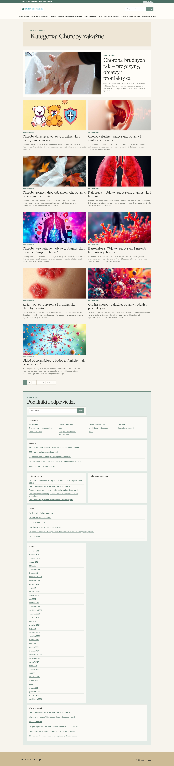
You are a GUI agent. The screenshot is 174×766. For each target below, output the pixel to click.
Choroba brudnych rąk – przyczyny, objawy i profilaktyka (124, 68)
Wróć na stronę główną (144, 760)
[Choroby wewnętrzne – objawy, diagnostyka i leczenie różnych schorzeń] (54, 227)
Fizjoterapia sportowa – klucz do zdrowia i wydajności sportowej (53, 490)
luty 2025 (32, 566)
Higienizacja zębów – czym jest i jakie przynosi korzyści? (50, 457)
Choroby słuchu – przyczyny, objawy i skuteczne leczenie (114, 138)
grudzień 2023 (34, 606)
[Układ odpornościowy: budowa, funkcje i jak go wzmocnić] (54, 339)
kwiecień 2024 (34, 591)
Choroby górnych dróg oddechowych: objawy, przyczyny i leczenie (54, 194)
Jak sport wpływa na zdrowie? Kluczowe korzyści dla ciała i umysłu (54, 726)
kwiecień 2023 (34, 632)
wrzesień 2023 (34, 614)
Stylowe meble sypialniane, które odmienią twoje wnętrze (51, 500)
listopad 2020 (34, 695)
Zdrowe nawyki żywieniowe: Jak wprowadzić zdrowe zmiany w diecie (55, 461)
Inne (60, 428)
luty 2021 (32, 684)
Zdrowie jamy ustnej (126, 428)
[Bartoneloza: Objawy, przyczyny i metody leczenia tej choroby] (119, 227)
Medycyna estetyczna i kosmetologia (70, 17)
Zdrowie (53, 17)
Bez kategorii (34, 424)
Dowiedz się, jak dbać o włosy (40, 518)
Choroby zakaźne (23, 17)
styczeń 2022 (34, 647)
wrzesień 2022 (34, 636)
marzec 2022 (34, 640)
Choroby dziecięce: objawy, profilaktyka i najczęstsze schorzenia (51, 138)
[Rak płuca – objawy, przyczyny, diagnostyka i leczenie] (119, 171)
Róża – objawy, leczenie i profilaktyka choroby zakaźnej (49, 306)
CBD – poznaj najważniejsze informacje (44, 452)
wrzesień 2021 (34, 658)
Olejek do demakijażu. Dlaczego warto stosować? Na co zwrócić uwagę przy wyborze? (61, 532)
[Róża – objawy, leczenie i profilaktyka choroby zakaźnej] (54, 283)
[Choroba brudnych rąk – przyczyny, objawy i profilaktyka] (63, 73)
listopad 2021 (34, 651)
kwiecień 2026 (34, 551)
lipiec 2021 (33, 666)
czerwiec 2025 (34, 558)
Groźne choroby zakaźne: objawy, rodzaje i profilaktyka (117, 306)
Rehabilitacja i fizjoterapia (39, 17)
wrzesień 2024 (34, 580)
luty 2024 (32, 599)
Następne (50, 382)
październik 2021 (35, 654)
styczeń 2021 (34, 688)
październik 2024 (35, 577)
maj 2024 (32, 588)
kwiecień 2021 (34, 677)
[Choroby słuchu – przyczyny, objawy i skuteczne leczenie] (119, 115)
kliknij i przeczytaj (35, 722)
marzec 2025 (34, 562)
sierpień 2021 (34, 662)
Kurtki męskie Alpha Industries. (41, 513)
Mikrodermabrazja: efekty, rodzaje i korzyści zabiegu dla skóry (52, 717)
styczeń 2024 (34, 603)
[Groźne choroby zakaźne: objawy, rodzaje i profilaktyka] (119, 283)
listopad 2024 (34, 573)
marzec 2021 (34, 680)
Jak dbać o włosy (35, 536)
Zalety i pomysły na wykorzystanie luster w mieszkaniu (49, 486)
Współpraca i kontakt (149, 17)
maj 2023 (32, 629)
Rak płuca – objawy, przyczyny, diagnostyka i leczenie (119, 194)
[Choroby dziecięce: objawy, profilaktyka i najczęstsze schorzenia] (54, 115)
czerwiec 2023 (34, 625)
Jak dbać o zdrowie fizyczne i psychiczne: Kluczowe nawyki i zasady (54, 447)
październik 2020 (35, 699)
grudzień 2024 (34, 569)
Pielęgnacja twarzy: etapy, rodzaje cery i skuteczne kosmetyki (52, 731)
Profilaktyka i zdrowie (111, 17)
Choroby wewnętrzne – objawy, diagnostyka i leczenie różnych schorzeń (54, 250)
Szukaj (150, 9)
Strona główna (148, 2)
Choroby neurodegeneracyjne (130, 17)
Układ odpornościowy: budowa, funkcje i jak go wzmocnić (54, 362)
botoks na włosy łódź (37, 522)
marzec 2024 (34, 595)
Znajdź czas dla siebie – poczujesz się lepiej (45, 527)
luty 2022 (32, 643)
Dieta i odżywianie (90, 17)
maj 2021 (32, 673)
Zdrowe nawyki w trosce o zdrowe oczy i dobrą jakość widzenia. (53, 736)
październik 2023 (35, 610)
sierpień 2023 (34, 617)
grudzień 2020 (34, 691)
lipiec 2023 (33, 621)
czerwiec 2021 (34, 669)
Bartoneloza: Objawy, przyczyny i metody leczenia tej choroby (117, 250)
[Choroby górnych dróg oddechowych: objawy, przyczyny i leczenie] (54, 171)
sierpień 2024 (34, 584)
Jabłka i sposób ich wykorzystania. (42, 466)
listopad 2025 (34, 554)
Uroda (100, 17)
